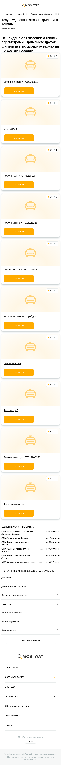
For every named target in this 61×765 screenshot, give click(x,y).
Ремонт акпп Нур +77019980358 (22, 457)
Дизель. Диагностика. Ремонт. (20, 269)
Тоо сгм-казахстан (14, 504)
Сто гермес (10, 128)
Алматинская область (41, 14)
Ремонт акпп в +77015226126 (20, 222)
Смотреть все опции (30, 640)
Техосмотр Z (11, 410)
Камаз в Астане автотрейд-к (20, 316)
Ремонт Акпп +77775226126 (20, 175)
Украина (30, 742)
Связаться (19, 91)
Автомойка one (12, 363)
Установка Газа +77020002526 (21, 81)
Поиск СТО (22, 14)
